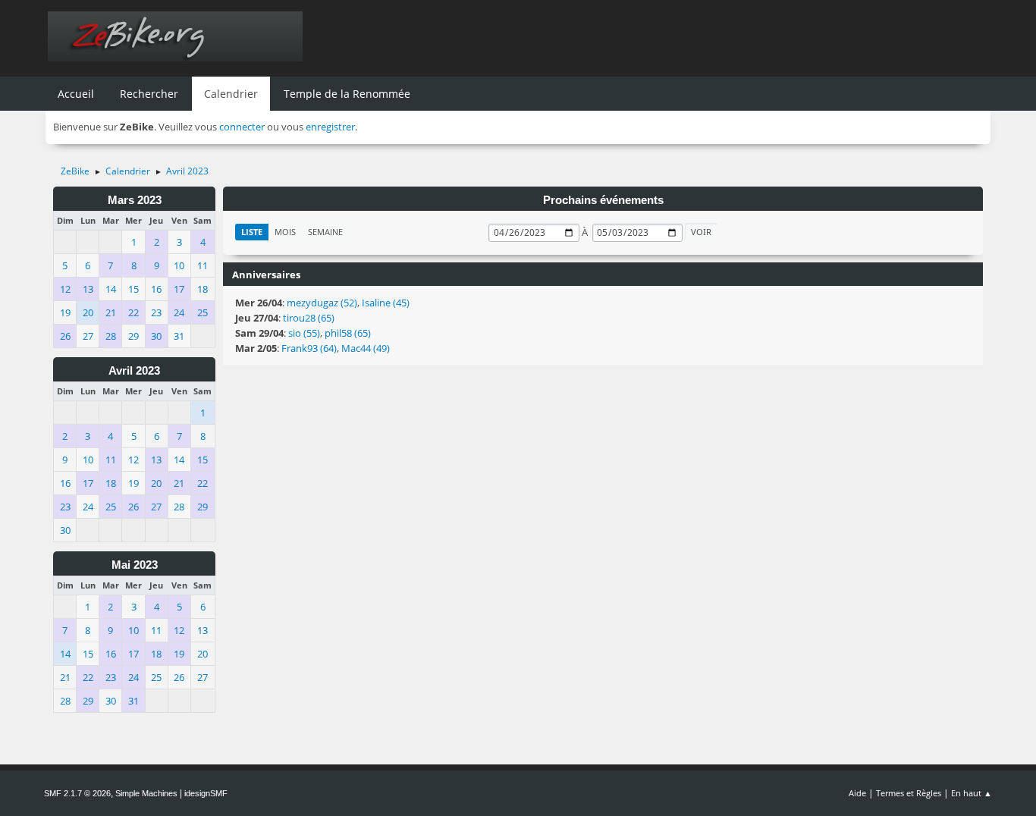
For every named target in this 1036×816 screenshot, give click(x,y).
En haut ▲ (971, 793)
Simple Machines (146, 793)
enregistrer (330, 126)
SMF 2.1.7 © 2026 (77, 793)
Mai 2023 (134, 565)
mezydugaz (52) (322, 302)
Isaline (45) (386, 302)
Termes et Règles (908, 793)
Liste (251, 231)
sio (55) (304, 333)
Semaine (325, 231)
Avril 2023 (134, 371)
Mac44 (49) (365, 348)
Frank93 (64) (309, 348)
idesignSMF (206, 793)
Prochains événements (603, 200)
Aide (857, 793)
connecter (242, 126)
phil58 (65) (348, 333)
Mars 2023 (135, 200)
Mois (285, 231)
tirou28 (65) (308, 318)
